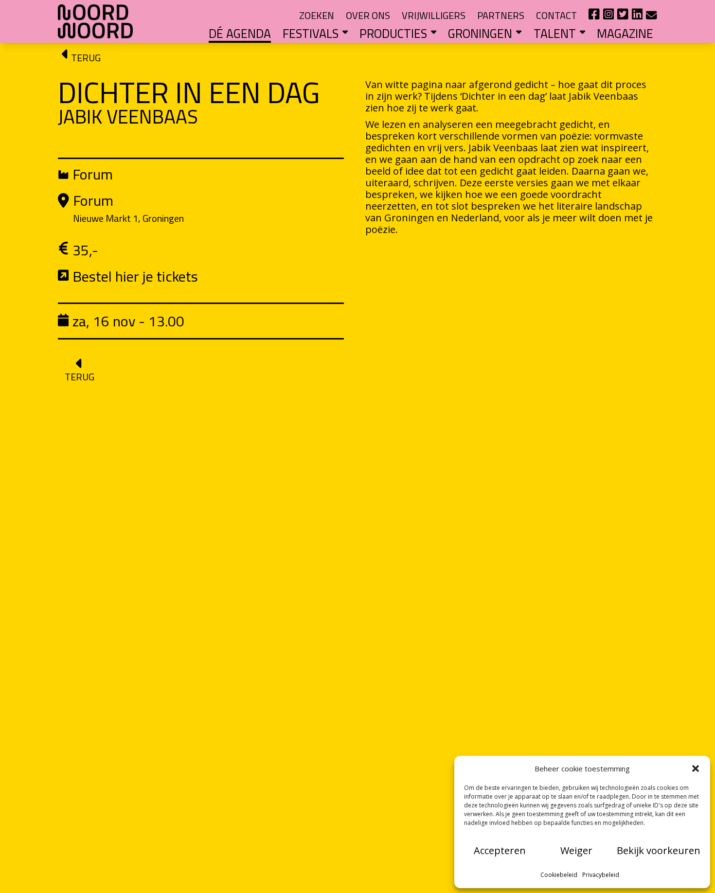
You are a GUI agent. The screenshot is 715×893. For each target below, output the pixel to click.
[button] (695, 768)
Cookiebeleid (558, 875)
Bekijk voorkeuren (658, 850)
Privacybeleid (600, 875)
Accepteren (500, 850)
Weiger (576, 850)
